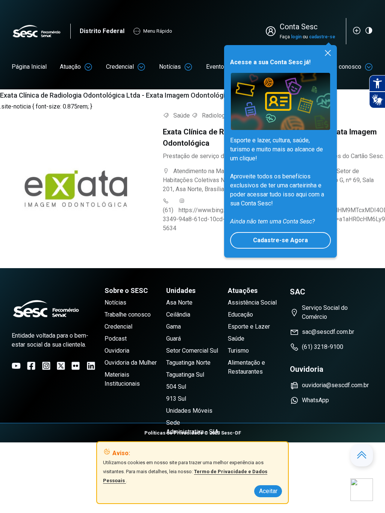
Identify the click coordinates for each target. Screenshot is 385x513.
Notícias (170, 66)
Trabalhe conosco (128, 314)
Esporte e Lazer (249, 326)
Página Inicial (29, 66)
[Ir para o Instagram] (46, 365)
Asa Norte (179, 302)
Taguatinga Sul (185, 374)
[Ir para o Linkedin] (90, 365)
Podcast (116, 338)
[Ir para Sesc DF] (41, 31)
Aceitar (268, 491)
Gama (173, 326)
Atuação (70, 66)
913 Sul (176, 398)
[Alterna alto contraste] (368, 30)
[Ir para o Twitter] (61, 366)
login (296, 36)
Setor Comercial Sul (192, 350)
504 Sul (176, 386)
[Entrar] (272, 31)
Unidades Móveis (189, 410)
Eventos (216, 66)
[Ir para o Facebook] (31, 365)
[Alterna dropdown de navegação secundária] (88, 66)
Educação (240, 314)
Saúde (236, 338)
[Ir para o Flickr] (75, 365)
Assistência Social (252, 302)
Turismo (238, 350)
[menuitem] (29, 66)
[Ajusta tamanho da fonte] (356, 30)
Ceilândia (178, 314)
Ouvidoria (117, 350)
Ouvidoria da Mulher (131, 362)
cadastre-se (322, 36)
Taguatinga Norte (188, 362)
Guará (173, 338)
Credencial (120, 66)
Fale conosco (343, 66)
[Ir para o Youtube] (16, 365)
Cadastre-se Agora (280, 240)
